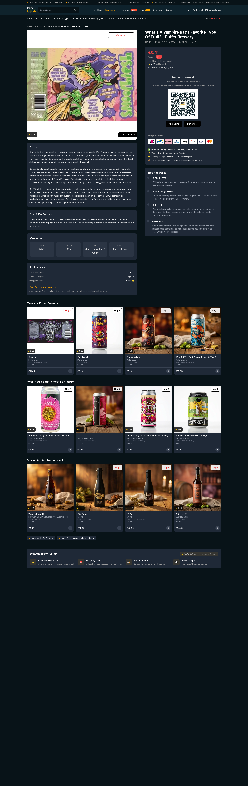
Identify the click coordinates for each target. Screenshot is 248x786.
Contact (169, 10)
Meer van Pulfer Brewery (41, 538)
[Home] (31, 10)
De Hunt (98, 10)
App (144, 10)
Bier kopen (110, 10)
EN (189, 10)
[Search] (75, 10)
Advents (128, 10)
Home (29, 26)
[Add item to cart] (70, 371)
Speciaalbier (40, 26)
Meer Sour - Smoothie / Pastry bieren (76, 538)
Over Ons (157, 10)
